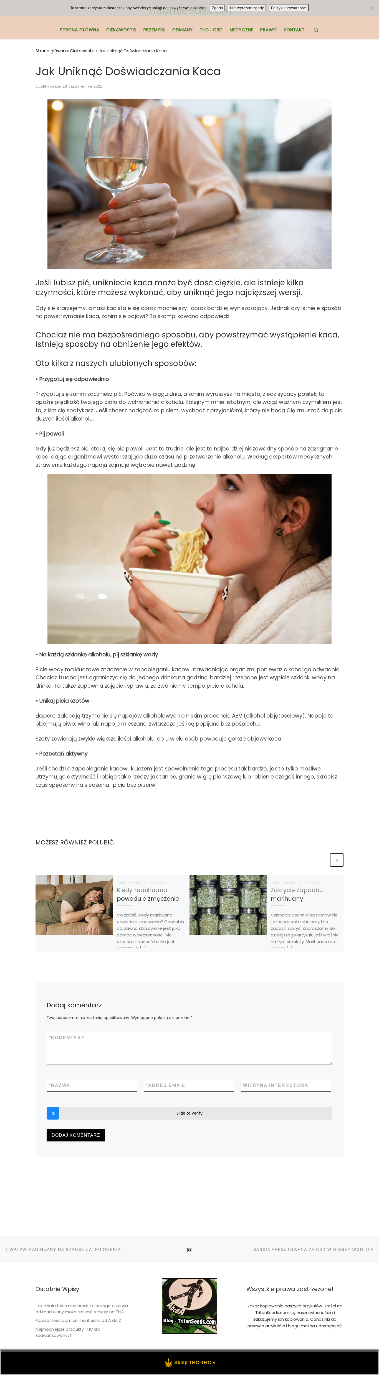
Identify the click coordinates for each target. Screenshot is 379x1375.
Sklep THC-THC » (194, 1362)
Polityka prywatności (289, 8)
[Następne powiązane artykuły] (336, 860)
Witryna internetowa (276, 1085)
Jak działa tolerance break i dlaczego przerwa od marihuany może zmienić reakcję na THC (82, 1309)
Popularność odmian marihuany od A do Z (78, 1320)
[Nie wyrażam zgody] (372, 8)
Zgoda (217, 8)
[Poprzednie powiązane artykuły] (322, 860)
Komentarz (67, 1037)
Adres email (165, 1085)
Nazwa (59, 1085)
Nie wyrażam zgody (247, 8)
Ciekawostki (82, 51)
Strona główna (51, 51)
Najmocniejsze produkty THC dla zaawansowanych (68, 1332)
